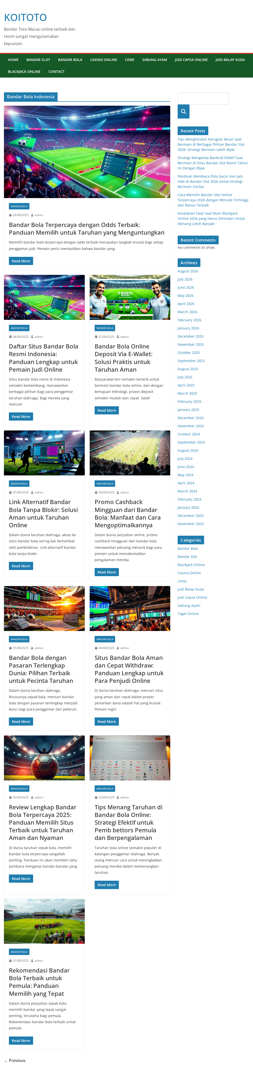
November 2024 (191, 426)
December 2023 (191, 515)
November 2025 (191, 344)
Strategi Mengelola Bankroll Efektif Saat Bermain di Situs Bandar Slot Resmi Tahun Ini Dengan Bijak (213, 162)
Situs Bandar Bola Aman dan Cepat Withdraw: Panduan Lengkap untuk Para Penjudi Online (129, 669)
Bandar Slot (38, 59)
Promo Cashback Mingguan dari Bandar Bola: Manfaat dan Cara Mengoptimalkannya (128, 513)
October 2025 (189, 352)
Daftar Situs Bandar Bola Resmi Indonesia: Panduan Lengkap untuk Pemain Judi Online (43, 357)
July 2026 (185, 279)
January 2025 (188, 409)
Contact (56, 71)
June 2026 (186, 287)
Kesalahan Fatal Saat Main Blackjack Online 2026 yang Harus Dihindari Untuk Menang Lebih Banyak (211, 218)
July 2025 (185, 377)
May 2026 (185, 295)
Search (183, 111)
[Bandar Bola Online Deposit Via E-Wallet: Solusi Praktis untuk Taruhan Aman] (130, 297)
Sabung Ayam (154, 59)
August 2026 (188, 271)
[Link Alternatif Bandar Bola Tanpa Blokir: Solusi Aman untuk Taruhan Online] (44, 452)
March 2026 (187, 311)
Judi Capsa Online (191, 59)
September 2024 (191, 442)
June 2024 (186, 466)
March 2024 (187, 491)
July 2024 (185, 458)
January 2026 (188, 328)
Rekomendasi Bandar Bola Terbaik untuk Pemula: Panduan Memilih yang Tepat (39, 982)
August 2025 (188, 368)
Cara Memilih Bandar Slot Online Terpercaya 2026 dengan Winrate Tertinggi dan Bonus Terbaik (213, 199)
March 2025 (187, 393)
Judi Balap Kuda (230, 59)
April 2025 (186, 385)
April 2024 (186, 483)
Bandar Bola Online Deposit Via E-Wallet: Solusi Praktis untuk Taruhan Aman (123, 357)
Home (13, 59)
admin (39, 215)
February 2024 (189, 499)
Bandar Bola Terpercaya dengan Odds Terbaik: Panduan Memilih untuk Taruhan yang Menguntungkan (87, 228)
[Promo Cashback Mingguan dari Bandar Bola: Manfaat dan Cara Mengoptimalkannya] (130, 452)
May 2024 (185, 474)
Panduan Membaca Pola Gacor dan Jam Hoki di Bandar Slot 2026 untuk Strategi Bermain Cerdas (210, 181)
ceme (129, 59)
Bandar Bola (70, 59)
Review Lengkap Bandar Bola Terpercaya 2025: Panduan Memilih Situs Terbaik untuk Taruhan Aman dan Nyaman (42, 822)
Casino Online (103, 59)
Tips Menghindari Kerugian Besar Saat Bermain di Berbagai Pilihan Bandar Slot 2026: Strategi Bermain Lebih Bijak (211, 144)
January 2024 (188, 507)
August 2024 (188, 450)
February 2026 (189, 320)
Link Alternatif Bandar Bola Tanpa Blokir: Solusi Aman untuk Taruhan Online (43, 513)
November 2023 (191, 523)
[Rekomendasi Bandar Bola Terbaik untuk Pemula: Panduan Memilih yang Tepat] (44, 921)
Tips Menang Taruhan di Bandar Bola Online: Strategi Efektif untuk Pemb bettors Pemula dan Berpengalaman (128, 822)
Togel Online (188, 613)
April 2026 (186, 303)
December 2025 (191, 336)
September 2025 (191, 360)
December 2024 (191, 417)
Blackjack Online (24, 71)
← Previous (14, 1060)
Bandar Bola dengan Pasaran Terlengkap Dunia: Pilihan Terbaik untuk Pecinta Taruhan (41, 669)
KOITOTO (25, 17)
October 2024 (189, 434)
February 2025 (189, 401)
